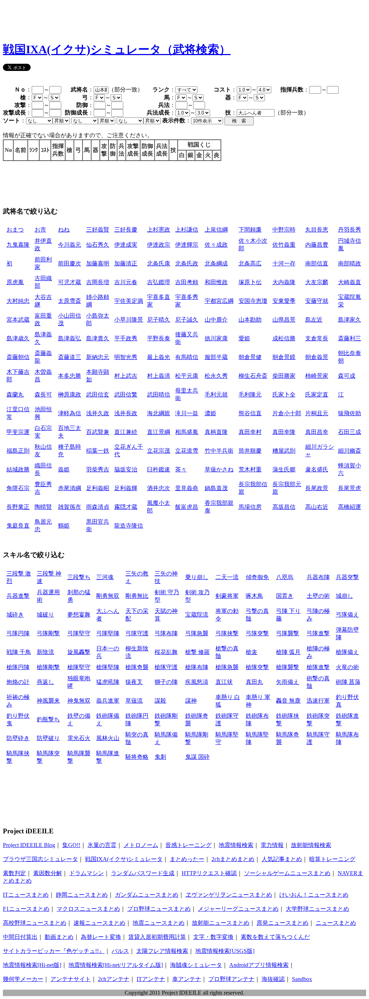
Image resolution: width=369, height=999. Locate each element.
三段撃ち (78, 577)
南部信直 (316, 263)
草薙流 (134, 701)
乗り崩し (196, 577)
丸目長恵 (316, 230)
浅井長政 (125, 413)
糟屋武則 (283, 451)
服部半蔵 (216, 357)
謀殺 (160, 701)
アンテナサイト (70, 979)
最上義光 (158, 357)
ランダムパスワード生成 (142, 873)
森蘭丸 (15, 394)
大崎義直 (349, 282)
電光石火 (78, 738)
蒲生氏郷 (283, 469)
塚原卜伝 (250, 282)
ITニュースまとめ (26, 895)
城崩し (344, 596)
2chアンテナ (113, 979)
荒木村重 (250, 469)
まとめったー (187, 859)
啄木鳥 (254, 596)
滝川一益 (186, 413)
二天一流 (227, 577)
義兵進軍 (107, 701)
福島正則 (18, 451)
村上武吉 (125, 376)
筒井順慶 (250, 451)
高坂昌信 (283, 507)
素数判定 (14, 873)
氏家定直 (316, 394)
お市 (40, 230)
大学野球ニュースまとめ (317, 909)
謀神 (191, 701)
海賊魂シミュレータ (196, 965)
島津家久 (349, 320)
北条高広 (250, 263)
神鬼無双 (78, 701)
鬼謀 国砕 (197, 757)
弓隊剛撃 (48, 633)
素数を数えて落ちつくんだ (275, 937)
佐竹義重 (283, 245)
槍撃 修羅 (197, 652)
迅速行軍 (318, 701)
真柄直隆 (216, 432)
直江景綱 (158, 432)
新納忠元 (97, 357)
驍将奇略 (136, 757)
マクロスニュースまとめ (88, 909)
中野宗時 (283, 230)
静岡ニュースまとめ (82, 895)
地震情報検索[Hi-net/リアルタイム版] (115, 965)
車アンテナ (186, 979)
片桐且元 (316, 413)
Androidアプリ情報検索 (259, 965)
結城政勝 (18, 469)
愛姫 (244, 338)
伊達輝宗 (186, 245)
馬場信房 (250, 507)
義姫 (64, 469)
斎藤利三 (349, 338)
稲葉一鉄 (97, 451)
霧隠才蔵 (125, 507)
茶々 (181, 469)
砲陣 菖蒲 (348, 682)
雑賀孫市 (69, 507)
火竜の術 (347, 667)
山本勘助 (250, 320)
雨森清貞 (97, 507)
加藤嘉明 (97, 263)
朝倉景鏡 (283, 357)
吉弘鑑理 (158, 282)
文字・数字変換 (213, 937)
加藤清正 (125, 263)
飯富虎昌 (186, 507)
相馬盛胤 (186, 432)
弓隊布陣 (166, 633)
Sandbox (302, 979)
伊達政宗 (158, 245)
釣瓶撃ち (48, 719)
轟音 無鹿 (288, 701)
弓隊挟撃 (227, 633)
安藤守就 (316, 301)
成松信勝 (283, 338)
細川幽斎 (349, 451)
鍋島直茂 (216, 488)
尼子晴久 (158, 320)
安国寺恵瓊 (253, 301)
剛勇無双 (107, 596)
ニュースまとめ (336, 923)
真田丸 (254, 682)
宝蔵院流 (196, 615)
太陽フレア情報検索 (162, 951)
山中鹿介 (216, 320)
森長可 (43, 394)
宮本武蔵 (18, 320)
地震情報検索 (236, 845)
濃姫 (210, 413)
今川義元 (69, 245)
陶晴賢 (43, 507)
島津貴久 (97, 338)
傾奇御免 (257, 577)
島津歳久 (18, 338)
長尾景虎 (349, 488)
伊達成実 (125, 245)
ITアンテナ (151, 979)
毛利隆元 (250, 394)
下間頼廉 (250, 230)
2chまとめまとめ (233, 859)
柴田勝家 (283, 376)
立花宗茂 (158, 451)
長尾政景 (316, 488)
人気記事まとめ (282, 859)
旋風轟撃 (78, 652)
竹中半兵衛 (219, 451)
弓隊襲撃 (287, 633)
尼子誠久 (186, 320)
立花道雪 (186, 451)
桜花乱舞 (166, 652)
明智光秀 (125, 357)
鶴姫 (64, 526)
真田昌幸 (316, 432)
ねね (64, 230)
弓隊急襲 (196, 633)
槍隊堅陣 (107, 667)
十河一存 (283, 263)
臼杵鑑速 (158, 469)
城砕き (15, 615)
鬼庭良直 (18, 526)
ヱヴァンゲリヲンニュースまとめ (229, 895)
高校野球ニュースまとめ (34, 923)
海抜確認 (273, 979)
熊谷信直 (250, 413)
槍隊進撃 (318, 667)
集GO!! (71, 845)
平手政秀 (125, 338)
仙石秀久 (97, 245)
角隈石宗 (18, 488)
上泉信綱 (216, 230)
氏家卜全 (283, 394)
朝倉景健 (250, 357)
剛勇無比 (136, 596)
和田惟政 (216, 282)
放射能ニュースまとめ (220, 923)
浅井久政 (97, 413)
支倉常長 (316, 338)
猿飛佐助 (349, 413)
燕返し (45, 682)
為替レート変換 (101, 937)
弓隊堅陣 (107, 633)
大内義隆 (283, 282)
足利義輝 (125, 488)
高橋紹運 (349, 507)
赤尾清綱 (69, 488)
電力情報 (272, 845)
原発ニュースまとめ (282, 923)
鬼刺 (160, 757)
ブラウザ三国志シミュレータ (40, 859)
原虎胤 (15, 282)
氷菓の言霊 (102, 845)
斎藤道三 (69, 357)
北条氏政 (186, 263)
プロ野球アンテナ (231, 979)
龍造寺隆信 (128, 526)
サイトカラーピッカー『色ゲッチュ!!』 (54, 951)
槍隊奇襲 (136, 667)
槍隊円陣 (18, 667)
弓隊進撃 (318, 633)
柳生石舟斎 (253, 376)
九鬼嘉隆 (18, 245)
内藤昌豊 (316, 245)
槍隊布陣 (196, 667)
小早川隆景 (128, 320)
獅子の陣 (166, 682)
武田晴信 (158, 394)
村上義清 (158, 376)
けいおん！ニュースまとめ (313, 895)
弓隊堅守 (78, 633)
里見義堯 (186, 488)
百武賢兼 (97, 432)
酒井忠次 (158, 488)
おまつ (15, 230)
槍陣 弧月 (288, 652)
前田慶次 (69, 263)
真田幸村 (250, 432)
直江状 (224, 682)
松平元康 (186, 376)
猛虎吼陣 (107, 682)
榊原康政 (69, 394)
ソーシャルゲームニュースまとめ (287, 873)
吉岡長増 (97, 282)
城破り (45, 615)
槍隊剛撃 (48, 667)
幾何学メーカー (23, 979)
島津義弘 (69, 338)
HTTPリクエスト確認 (209, 873)
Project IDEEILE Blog (29, 845)
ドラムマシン (86, 873)
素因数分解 (47, 873)
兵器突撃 (347, 577)
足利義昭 (97, 488)
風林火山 (107, 738)
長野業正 (18, 507)
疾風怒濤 (196, 682)
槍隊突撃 (257, 667)
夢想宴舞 (78, 615)
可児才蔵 (69, 282)
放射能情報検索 (311, 845)
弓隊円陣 (18, 633)
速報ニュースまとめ (99, 923)
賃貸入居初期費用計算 (157, 937)
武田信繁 (125, 394)
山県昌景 (283, 320)
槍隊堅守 (78, 667)
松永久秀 (216, 376)
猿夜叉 (134, 682)
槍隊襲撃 (287, 667)
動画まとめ (59, 937)
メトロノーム (141, 845)
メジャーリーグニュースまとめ (238, 909)
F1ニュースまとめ (26, 909)
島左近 (314, 320)
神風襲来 (48, 701)
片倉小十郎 (286, 413)
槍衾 (251, 652)
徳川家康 (216, 338)
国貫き (284, 596)
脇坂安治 (125, 469)
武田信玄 (97, 394)
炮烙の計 (18, 682)
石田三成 (349, 432)
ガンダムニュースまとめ (146, 895)
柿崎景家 (316, 376)
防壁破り (48, 738)
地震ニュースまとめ (158, 923)
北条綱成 (216, 263)
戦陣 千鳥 (18, 652)
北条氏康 (158, 263)
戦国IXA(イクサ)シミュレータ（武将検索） (117, 49)
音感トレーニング (188, 845)
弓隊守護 (136, 633)
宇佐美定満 (128, 301)
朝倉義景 (316, 357)
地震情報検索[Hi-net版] (32, 965)
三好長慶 (125, 230)
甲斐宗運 (18, 432)
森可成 (346, 376)
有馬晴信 (186, 357)
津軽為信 (69, 413)
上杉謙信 (186, 230)
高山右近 (316, 507)
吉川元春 (125, 282)
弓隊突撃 (257, 633)
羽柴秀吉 (97, 469)
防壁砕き (18, 738)
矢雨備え (287, 682)
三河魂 (105, 577)
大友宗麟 (316, 282)
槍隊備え (347, 652)
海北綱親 (158, 413)
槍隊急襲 (227, 667)
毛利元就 (216, 394)
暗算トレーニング (332, 859)
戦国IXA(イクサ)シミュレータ (124, 859)
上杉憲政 (158, 230)
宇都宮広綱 (219, 301)
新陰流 (45, 652)
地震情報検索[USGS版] (224, 951)
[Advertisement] (134, 19)
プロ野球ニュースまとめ (159, 909)
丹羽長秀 (349, 230)
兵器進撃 (18, 596)
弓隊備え (347, 615)
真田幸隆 (283, 432)
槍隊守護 (166, 667)
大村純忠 (18, 301)
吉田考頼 (186, 282)
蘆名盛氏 (316, 469)
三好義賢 (97, 230)
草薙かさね (219, 469)
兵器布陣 (318, 577)
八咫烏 (284, 577)
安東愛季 (283, 301)
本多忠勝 (69, 376)
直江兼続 (125, 432)
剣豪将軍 (227, 596)
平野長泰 (158, 338)
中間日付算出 (20, 937)
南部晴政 (349, 263)
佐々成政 (216, 245)
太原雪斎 (69, 301)
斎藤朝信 (18, 357)
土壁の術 (318, 596)
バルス (120, 951)
